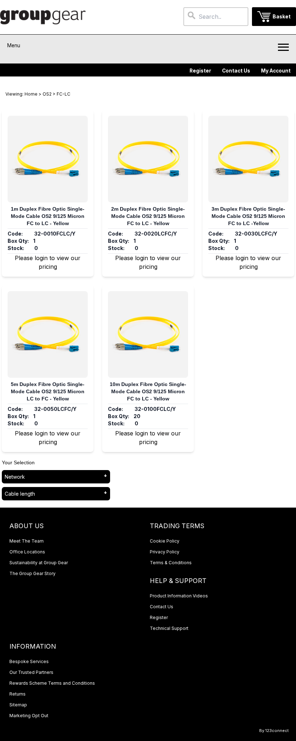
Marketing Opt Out (28, 715)
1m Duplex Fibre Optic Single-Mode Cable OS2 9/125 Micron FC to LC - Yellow (47, 216)
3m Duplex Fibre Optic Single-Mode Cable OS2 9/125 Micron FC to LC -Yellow (248, 216)
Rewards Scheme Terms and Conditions (52, 683)
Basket (282, 16)
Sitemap (18, 704)
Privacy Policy (164, 551)
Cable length (20, 494)
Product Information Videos (179, 595)
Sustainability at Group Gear (38, 562)
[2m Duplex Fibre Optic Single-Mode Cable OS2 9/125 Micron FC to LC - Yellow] (148, 159)
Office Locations (27, 551)
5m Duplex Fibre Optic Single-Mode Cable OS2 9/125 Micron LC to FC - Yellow (47, 391)
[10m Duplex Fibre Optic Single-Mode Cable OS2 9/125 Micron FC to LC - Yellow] (148, 334)
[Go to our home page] (43, 17)
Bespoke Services (29, 661)
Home (31, 94)
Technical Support (169, 628)
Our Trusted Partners (31, 672)
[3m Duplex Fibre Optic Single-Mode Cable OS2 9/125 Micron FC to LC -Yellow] (248, 159)
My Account (276, 71)
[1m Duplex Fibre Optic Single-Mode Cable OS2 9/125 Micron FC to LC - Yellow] (48, 159)
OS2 (47, 94)
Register (200, 71)
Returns (17, 694)
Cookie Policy (164, 541)
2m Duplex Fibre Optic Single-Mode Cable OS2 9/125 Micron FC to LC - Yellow (148, 216)
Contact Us (236, 71)
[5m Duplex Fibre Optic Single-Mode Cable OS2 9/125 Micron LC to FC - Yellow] (48, 334)
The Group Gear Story (32, 573)
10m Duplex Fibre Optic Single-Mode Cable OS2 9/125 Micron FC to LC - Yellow (148, 391)
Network (15, 477)
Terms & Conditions (171, 562)
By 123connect (274, 730)
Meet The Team (26, 541)
